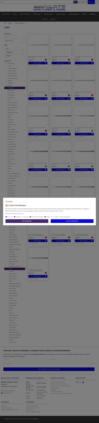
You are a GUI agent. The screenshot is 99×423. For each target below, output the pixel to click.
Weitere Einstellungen (65, 217)
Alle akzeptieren (27, 221)
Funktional (56, 217)
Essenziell (10, 217)
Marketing (26, 217)
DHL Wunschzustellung (37, 217)
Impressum (21, 213)
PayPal (48, 217)
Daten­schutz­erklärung (11, 213)
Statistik (18, 217)
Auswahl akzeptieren (72, 221)
